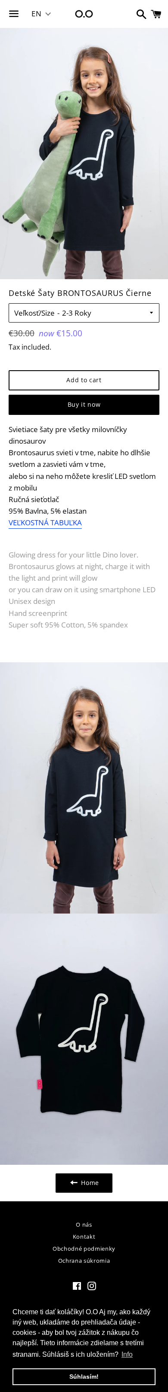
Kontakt (84, 1236)
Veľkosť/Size (34, 313)
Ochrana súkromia (84, 1260)
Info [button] (127, 1354)
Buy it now (84, 404)
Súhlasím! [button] (84, 1376)
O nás (84, 1224)
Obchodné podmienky (84, 1248)
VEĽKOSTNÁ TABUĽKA (45, 522)
